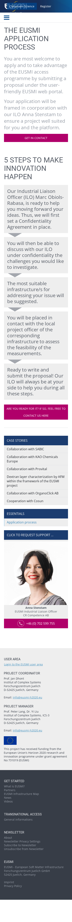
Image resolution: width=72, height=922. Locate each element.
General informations (18, 819)
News (7, 797)
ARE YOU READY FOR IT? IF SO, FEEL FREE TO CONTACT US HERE (36, 412)
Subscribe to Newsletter (20, 845)
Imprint (9, 882)
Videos (8, 801)
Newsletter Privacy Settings (22, 841)
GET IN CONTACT (36, 138)
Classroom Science (21, 6)
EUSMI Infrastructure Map (21, 794)
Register (45, 6)
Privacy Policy (13, 886)
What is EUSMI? (14, 786)
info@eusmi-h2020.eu (27, 697)
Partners (9, 790)
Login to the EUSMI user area (23, 664)
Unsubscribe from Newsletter (24, 849)
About (8, 837)
